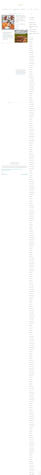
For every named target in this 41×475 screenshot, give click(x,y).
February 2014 (31, 362)
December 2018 (31, 237)
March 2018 (31, 256)
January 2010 (31, 467)
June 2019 (30, 224)
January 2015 (31, 338)
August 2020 (31, 194)
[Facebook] (18, 1)
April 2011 (30, 435)
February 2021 (31, 181)
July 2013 (30, 377)
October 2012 (31, 396)
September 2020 (31, 192)
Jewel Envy (16, 13)
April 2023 (30, 125)
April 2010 (30, 461)
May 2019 (30, 226)
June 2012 (30, 405)
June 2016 (30, 302)
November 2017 (31, 265)
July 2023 (30, 119)
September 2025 (31, 63)
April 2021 (30, 177)
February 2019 (31, 233)
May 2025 (30, 71)
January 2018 (31, 261)
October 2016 (31, 293)
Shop (11, 9)
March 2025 (31, 76)
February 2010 (31, 465)
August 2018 (31, 246)
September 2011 (31, 424)
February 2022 (31, 155)
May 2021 (30, 175)
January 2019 (31, 235)
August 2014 (31, 349)
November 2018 (31, 239)
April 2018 (30, 254)
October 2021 (31, 164)
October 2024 (31, 86)
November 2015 (31, 317)
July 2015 (30, 325)
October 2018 (31, 241)
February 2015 (31, 336)
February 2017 (31, 284)
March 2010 (31, 463)
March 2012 (31, 411)
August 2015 (31, 323)
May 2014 (30, 355)
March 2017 (31, 282)
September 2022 (31, 140)
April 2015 (30, 332)
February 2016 (31, 310)
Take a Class (16, 9)
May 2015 (30, 330)
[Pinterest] (20, 1)
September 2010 (31, 450)
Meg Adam (17, 15)
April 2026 (30, 48)
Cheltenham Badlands (6, 35)
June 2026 (30, 43)
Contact (36, 9)
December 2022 (31, 134)
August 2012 (31, 401)
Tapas (16, 28)
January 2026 (31, 54)
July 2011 (30, 429)
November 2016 (31, 291)
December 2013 (31, 366)
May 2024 (30, 97)
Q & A (28, 9)
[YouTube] (22, 1)
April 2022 (30, 151)
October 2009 (31, 474)
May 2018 (30, 252)
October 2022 (31, 138)
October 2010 (31, 448)
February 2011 (31, 439)
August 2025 (31, 65)
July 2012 (30, 403)
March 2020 (31, 205)
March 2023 (31, 127)
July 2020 (30, 196)
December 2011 (31, 418)
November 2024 (31, 84)
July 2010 (30, 454)
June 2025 (30, 69)
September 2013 (31, 373)
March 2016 (31, 308)
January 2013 (31, 390)
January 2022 (31, 157)
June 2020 (30, 198)
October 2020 (31, 190)
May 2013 (30, 381)
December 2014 (31, 340)
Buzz (31, 9)
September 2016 (31, 295)
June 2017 (30, 276)
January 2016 (31, 312)
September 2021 (31, 166)
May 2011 (30, 433)
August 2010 (31, 452)
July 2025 (30, 67)
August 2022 (31, 142)
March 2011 (31, 437)
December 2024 (31, 82)
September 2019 (31, 218)
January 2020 (31, 209)
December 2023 (31, 108)
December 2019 (31, 211)
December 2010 (31, 444)
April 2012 (30, 409)
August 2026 (31, 39)
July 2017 (30, 274)
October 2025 (31, 61)
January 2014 (31, 364)
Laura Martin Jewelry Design (20, 73)
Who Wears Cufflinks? (32, 24)
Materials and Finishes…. (33, 29)
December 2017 (31, 263)
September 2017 (31, 269)
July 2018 (30, 248)
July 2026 (30, 41)
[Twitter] (19, 1)
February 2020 (31, 207)
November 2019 (31, 213)
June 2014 (30, 353)
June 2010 (30, 457)
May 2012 (30, 407)
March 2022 (31, 153)
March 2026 (31, 50)
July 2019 (30, 222)
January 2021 (31, 183)
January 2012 (31, 416)
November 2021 (31, 162)
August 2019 (31, 220)
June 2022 (30, 147)
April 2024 (30, 99)
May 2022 (30, 149)
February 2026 (31, 52)
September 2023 (31, 114)
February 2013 (31, 388)
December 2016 (31, 289)
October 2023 (31, 112)
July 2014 (30, 351)
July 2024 (30, 93)
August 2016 (31, 297)
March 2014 (31, 360)
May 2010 (30, 459)
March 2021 (31, 179)
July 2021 (30, 170)
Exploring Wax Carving (32, 31)
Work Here (22, 9)
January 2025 (31, 80)
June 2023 (30, 121)
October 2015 (31, 319)
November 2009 (31, 472)
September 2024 (31, 89)
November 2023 (31, 110)
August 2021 (31, 168)
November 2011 (31, 420)
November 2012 (31, 394)
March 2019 (31, 231)
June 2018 (30, 250)
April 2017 (30, 280)
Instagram (17, 26)
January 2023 (31, 132)
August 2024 (31, 91)
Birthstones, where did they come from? (33, 27)
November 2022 (31, 136)
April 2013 (30, 383)
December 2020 (31, 185)
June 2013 (30, 379)
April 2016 (30, 306)
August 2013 (31, 375)
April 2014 (30, 358)
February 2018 (31, 259)
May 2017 (30, 278)
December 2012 (31, 392)
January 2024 (31, 106)
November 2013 (31, 368)
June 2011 (30, 431)
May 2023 (30, 123)
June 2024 (30, 95)
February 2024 (31, 104)
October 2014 (31, 345)
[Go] (30, 14)
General (20, 13)
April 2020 (30, 203)
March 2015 (31, 334)
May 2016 (30, 304)
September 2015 (31, 321)
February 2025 (31, 78)
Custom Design (5, 9)
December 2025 (31, 56)
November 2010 (31, 446)
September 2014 (31, 347)
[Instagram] (21, 1)
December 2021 (31, 160)
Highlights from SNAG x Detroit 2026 (34, 34)
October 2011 (31, 422)
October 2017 (31, 267)
